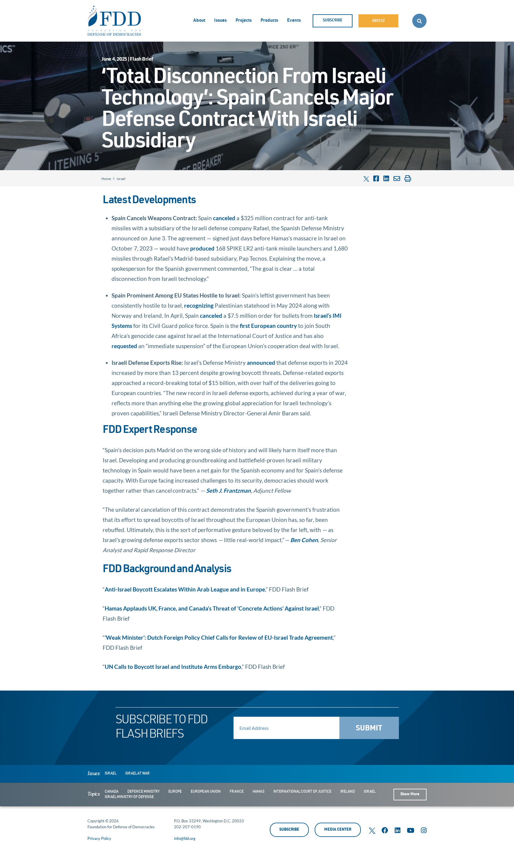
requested (124, 345)
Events (294, 20)
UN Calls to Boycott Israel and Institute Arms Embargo (173, 666)
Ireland (347, 791)
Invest (378, 21)
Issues (220, 20)
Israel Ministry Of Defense (129, 797)
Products (269, 20)
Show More (409, 794)
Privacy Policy (99, 838)
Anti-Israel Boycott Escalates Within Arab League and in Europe (185, 589)
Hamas (258, 791)
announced (261, 362)
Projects (244, 20)
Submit (369, 729)
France (237, 791)
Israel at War (137, 773)
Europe (175, 791)
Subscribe (333, 21)
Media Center (337, 830)
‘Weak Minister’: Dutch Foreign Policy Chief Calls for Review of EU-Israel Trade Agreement (219, 637)
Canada (111, 791)
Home (106, 178)
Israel (121, 178)
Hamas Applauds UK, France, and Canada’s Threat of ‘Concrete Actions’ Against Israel (212, 608)
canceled (224, 218)
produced (202, 248)
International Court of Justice (302, 791)
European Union (206, 791)
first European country (268, 325)
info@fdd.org (184, 838)
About (199, 20)
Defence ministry (143, 791)
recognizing (199, 305)
